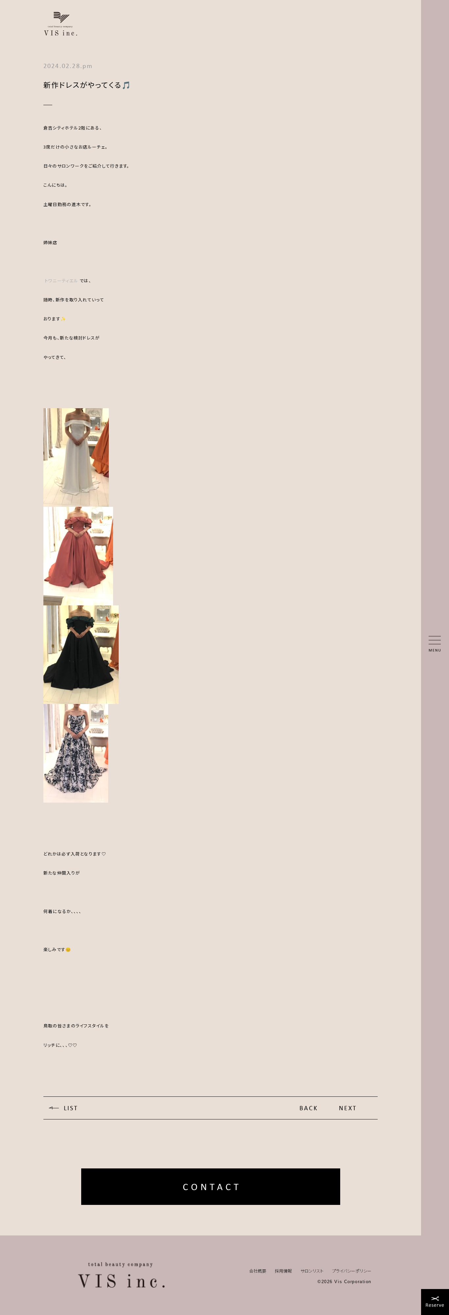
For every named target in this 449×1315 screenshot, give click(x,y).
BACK (308, 1108)
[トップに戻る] (121, 1275)
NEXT (348, 1108)
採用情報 (283, 1271)
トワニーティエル (61, 280)
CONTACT (212, 1187)
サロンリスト (311, 1271)
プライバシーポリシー (351, 1271)
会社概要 (257, 1271)
